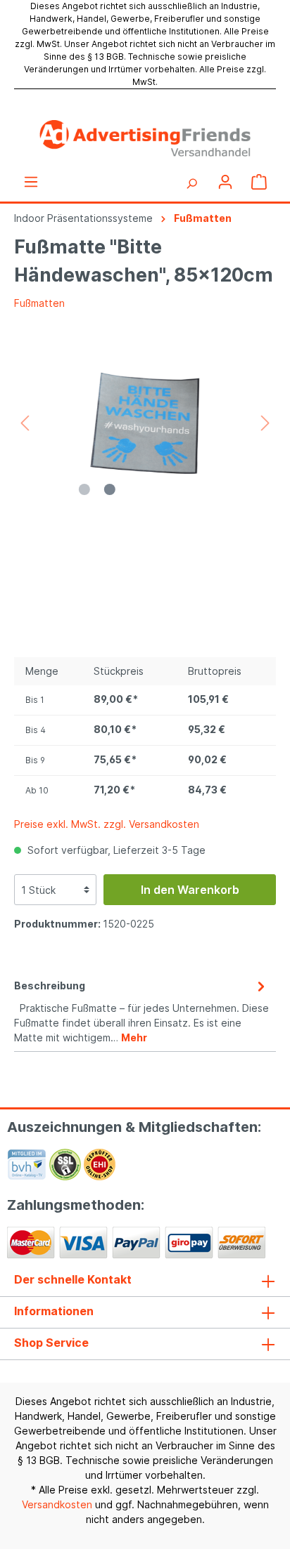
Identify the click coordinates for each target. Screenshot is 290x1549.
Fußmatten (39, 303)
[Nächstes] (265, 423)
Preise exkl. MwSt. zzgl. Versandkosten (106, 824)
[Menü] (31, 182)
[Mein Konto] (225, 182)
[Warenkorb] (259, 182)
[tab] (141, 1009)
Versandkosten (57, 1504)
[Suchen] (191, 182)
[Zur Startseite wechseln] (145, 138)
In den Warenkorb (190, 890)
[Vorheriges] (24, 423)
